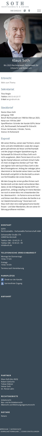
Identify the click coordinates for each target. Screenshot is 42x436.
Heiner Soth (6, 386)
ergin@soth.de (13, 99)
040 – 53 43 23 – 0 (15, 240)
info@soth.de (6, 245)
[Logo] (21, 4)
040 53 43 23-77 (14, 96)
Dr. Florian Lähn (7, 389)
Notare (4, 416)
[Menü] (38, 10)
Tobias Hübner (7, 384)
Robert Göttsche (8, 381)
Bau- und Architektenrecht (12, 402)
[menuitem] (38, 10)
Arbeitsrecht (6, 400)
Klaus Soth (5, 379)
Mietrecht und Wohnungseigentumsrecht (18, 405)
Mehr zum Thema (8, 82)
